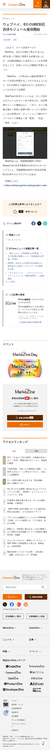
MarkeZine (8, 627)
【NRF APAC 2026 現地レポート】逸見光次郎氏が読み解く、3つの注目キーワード (26, 510)
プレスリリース (14, 239)
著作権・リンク (17, 704)
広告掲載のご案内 (13, 616)
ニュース (7, 639)
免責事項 (15, 712)
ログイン (26, 424)
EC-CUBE (7, 40)
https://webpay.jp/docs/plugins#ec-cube (26, 185)
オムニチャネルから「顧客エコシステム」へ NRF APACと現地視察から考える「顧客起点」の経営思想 (27, 543)
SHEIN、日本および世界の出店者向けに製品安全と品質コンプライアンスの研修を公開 (25, 266)
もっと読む (10, 281)
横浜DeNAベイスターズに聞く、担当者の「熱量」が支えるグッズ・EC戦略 (25, 553)
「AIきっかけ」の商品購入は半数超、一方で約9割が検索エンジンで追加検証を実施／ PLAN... (26, 256)
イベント (33, 651)
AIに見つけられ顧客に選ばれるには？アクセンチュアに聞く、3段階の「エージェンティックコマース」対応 (27, 491)
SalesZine (34, 627)
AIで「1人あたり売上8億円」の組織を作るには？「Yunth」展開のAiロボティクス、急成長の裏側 (27, 460)
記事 (31, 639)
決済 (14, 40)
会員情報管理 (17, 708)
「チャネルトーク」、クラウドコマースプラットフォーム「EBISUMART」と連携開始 (26, 275)
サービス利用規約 (18, 720)
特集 (5, 651)
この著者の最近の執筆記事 (29, 322)
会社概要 (15, 716)
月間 (36, 451)
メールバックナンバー (26, 410)
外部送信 (15, 730)
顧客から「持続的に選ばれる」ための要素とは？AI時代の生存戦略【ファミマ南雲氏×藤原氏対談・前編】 (27, 531)
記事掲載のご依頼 (37, 616)
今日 (14, 451)
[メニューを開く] (4, 4)
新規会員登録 (26, 417)
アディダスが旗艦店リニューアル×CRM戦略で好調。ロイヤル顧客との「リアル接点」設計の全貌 (26, 520)
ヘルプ (14, 700)
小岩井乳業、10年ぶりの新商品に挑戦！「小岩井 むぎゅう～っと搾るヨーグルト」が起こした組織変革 (27, 471)
